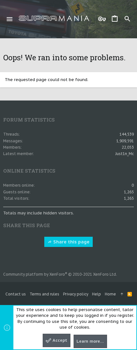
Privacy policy (75, 294)
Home (110, 294)
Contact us (15, 294)
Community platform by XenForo (60, 274)
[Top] (122, 294)
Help (96, 294)
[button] (9, 19)
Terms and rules (44, 294)
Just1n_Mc (124, 153)
